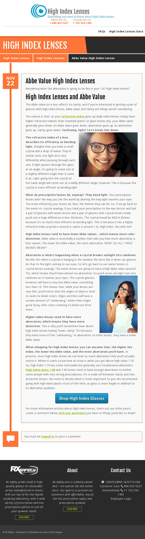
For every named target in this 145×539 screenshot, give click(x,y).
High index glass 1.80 (40, 370)
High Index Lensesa (51, 58)
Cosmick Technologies (52, 532)
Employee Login (121, 498)
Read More (24, 517)
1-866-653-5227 (59, 21)
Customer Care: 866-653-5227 (121, 486)
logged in (47, 436)
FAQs (101, 31)
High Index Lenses (16, 58)
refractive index (73, 116)
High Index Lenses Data (126, 31)
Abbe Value (92, 97)
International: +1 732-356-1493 (120, 492)
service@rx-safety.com (122, 482)
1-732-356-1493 (82, 21)
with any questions (72, 413)
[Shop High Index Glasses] (82, 398)
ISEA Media (34, 532)
